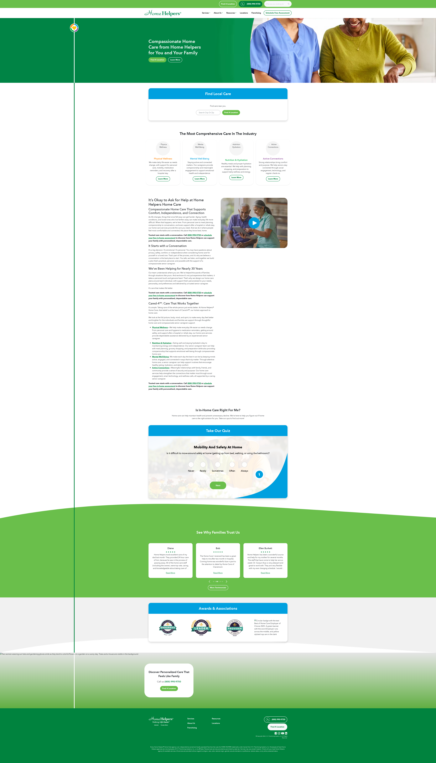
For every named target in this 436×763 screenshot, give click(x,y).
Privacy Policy (164, 725)
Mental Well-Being (160, 356)
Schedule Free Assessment (278, 12)
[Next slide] (226, 581)
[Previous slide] (210, 581)
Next (218, 485)
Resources (230, 12)
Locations (244, 12)
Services (205, 12)
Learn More (175, 59)
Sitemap (156, 725)
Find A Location (228, 3)
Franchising (256, 12)
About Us (217, 12)
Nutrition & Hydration (161, 343)
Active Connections (160, 367)
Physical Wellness (160, 327)
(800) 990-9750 (194, 235)
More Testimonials (218, 587)
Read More (170, 572)
